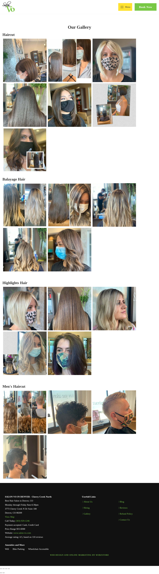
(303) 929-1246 (23, 521)
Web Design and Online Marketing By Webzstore (79, 555)
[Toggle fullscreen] (6, 568)
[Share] (4, 568)
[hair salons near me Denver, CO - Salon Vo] (25, 60)
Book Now (145, 7)
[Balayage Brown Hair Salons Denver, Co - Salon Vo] (25, 205)
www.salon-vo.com (22, 533)
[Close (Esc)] (1, 568)
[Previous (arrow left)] (1, 572)
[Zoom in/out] (9, 568)
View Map (9, 517)
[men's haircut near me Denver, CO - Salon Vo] (25, 412)
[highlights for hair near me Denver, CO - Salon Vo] (25, 308)
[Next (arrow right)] (4, 572)
